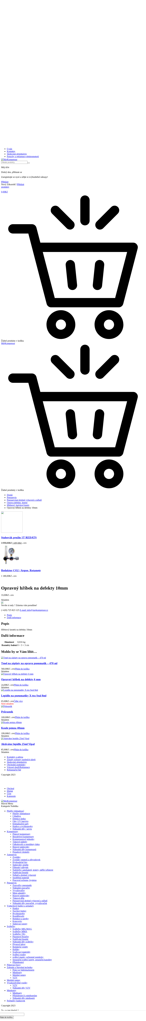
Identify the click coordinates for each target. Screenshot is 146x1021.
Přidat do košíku (22, 669)
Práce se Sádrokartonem (23, 970)
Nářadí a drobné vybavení (24, 875)
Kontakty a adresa (15, 757)
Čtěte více (18, 701)
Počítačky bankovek (16, 1000)
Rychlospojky (19, 913)
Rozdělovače (18, 916)
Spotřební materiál (21, 877)
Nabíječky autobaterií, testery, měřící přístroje (33, 870)
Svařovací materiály (21, 952)
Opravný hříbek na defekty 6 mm (21, 679)
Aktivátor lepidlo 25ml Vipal (18, 744)
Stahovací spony (20, 924)
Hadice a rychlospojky (23, 826)
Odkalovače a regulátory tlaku (26, 844)
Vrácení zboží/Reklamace (18, 767)
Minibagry (17, 972)
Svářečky (11, 926)
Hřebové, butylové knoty (18, 505)
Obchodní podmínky (16, 764)
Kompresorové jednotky (23, 839)
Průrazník (7, 711)
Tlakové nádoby (20, 842)
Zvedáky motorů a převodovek (26, 859)
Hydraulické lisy (20, 862)
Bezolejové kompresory (23, 836)
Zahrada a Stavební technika (19, 967)
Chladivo (17, 816)
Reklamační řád (14, 770)
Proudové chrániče (21, 852)
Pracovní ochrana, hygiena (24, 880)
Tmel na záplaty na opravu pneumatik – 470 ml (29, 663)
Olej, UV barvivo (20, 821)
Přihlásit (4, 182)
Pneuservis (12, 497)
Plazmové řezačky (21, 936)
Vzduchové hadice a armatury (20, 906)
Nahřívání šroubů (20, 872)
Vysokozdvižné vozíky (17, 983)
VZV (15, 977)
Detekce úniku (19, 818)
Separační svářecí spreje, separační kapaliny (32, 959)
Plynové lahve (19, 944)
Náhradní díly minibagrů (24, 998)
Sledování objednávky (17, 154)
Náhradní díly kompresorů (24, 849)
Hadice (16, 908)
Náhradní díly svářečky (23, 942)
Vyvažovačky (19, 890)
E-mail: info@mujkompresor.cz (34, 610)
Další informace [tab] (14, 617)
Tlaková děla (18, 898)
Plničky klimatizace (21, 813)
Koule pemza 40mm (13, 727)
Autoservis (12, 854)
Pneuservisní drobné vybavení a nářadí (24, 500)
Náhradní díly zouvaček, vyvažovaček (30, 903)
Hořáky (16, 949)
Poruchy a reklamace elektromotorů (23, 156)
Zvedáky (17, 857)
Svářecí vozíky (19, 954)
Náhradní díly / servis (22, 829)
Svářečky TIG (19, 934)
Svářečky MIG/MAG (22, 929)
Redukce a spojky (21, 918)
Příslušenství (18, 962)
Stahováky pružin (20, 865)
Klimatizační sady (21, 824)
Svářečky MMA (20, 931)
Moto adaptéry (19, 893)
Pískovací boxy (14, 965)
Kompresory (12, 831)
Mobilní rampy (19, 975)
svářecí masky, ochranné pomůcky (28, 957)
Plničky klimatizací (15, 811)
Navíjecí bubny (19, 911)
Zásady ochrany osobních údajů (21, 759)
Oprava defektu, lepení (17, 502)
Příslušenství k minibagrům (25, 995)
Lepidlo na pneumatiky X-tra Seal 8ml (23, 695)
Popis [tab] (9, 615)
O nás (9, 149)
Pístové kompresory (21, 834)
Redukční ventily (20, 947)
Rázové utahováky (21, 847)
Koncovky (17, 921)
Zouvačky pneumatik (22, 885)
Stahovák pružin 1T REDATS (19, 537)
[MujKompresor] (9, 159)
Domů (10, 495)
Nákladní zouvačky (21, 888)
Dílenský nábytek (20, 867)
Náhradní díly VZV (21, 988)
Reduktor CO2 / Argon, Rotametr (21, 570)
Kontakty (11, 151)
